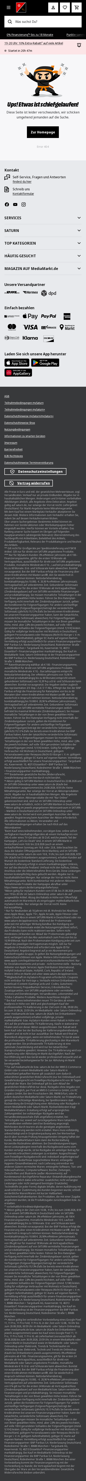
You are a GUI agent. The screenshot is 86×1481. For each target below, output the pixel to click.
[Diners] (11, 338)
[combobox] (46, 21)
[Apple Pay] (30, 316)
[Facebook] (8, 204)
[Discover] (48, 338)
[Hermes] (30, 292)
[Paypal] (48, 316)
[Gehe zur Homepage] (26, 7)
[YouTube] (17, 204)
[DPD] (48, 293)
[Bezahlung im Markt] (67, 327)
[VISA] (30, 327)
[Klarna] (30, 338)
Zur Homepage (43, 132)
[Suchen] (10, 22)
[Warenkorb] (77, 7)
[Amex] (67, 316)
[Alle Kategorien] (8, 7)
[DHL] (11, 292)
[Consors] (11, 316)
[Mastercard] (11, 327)
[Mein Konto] (53, 7)
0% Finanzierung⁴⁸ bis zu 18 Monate (30, 35)
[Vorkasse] (48, 327)
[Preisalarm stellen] (65, 7)
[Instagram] (25, 204)
